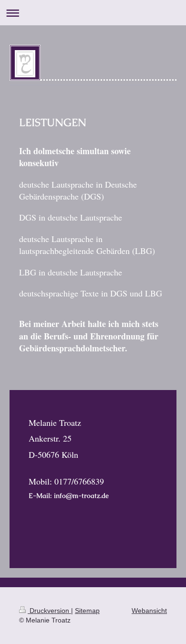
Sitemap (87, 610)
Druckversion (49, 610)
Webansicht (149, 610)
